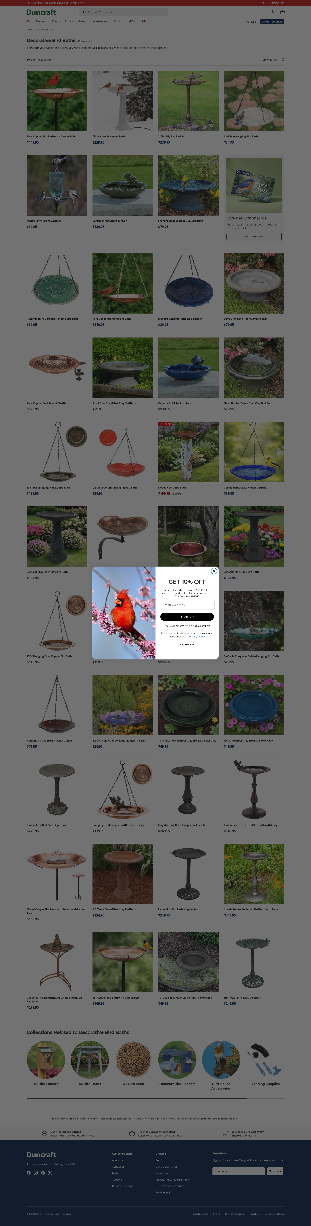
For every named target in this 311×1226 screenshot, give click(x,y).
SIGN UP (187, 616)
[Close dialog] (214, 571)
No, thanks (187, 644)
